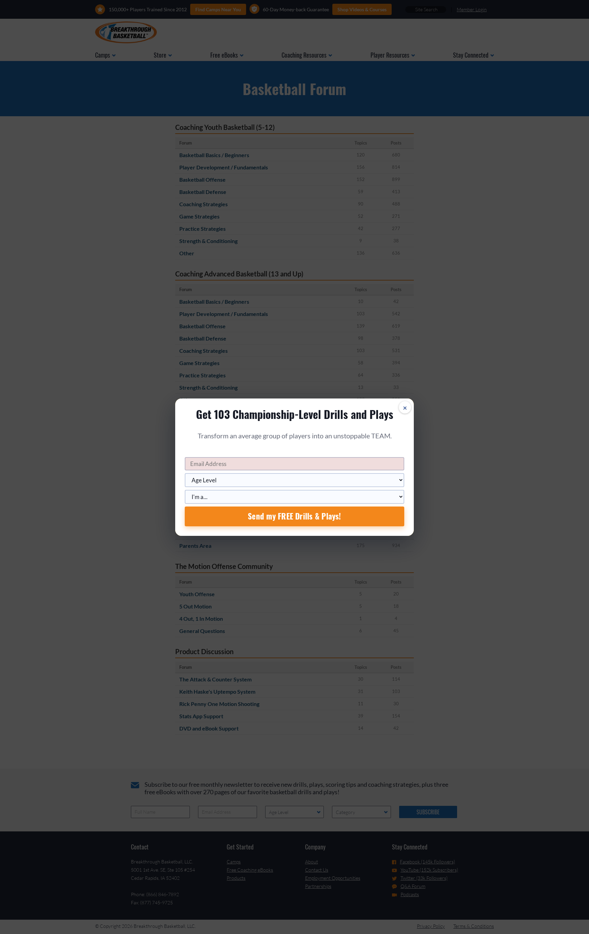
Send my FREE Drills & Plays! (294, 516)
